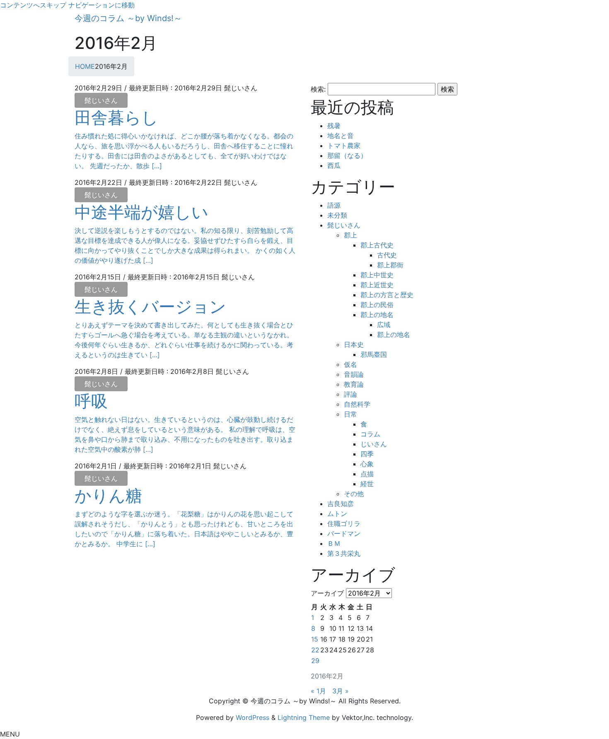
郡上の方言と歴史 (386, 295)
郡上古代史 (377, 245)
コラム (370, 434)
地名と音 (340, 135)
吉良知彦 (340, 503)
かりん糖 (108, 495)
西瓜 (334, 165)
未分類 (337, 215)
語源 (334, 205)
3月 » (340, 691)
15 (314, 639)
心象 (367, 464)
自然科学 (357, 404)
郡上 (350, 235)
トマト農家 (343, 145)
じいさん (373, 444)
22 (315, 650)
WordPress (252, 717)
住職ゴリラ (343, 523)
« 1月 (318, 691)
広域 (383, 324)
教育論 (354, 384)
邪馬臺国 (373, 354)
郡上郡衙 (390, 265)
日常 (350, 414)
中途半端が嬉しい (141, 212)
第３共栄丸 (343, 553)
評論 (350, 394)
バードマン (343, 533)
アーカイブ (327, 593)
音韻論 (354, 374)
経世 (367, 484)
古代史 (387, 255)
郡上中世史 (377, 275)
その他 (354, 493)
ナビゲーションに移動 (101, 5)
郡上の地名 (377, 314)
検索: (318, 89)
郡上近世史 (377, 285)
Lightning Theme (304, 717)
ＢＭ (334, 543)
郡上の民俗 (377, 304)
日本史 (354, 344)
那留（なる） (347, 155)
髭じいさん (101, 100)
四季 (367, 454)
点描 (367, 474)
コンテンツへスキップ (33, 5)
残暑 (334, 125)
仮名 (350, 364)
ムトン (337, 513)
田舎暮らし (116, 117)
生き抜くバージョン (150, 306)
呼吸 (91, 401)
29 (315, 661)
